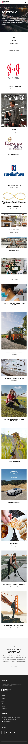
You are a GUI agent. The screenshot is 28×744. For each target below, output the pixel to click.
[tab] (14, 38)
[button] (26, 2)
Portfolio (3, 698)
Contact (3, 706)
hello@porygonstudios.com (10, 719)
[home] (4, 2)
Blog (2, 703)
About (2, 701)
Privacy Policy (4, 708)
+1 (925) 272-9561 (8, 721)
